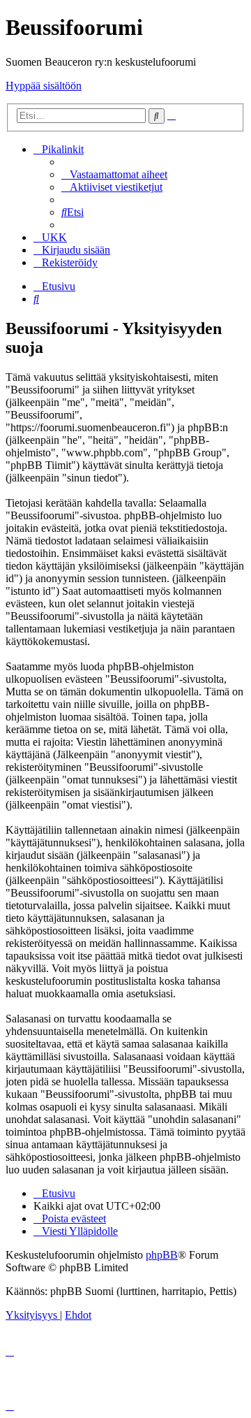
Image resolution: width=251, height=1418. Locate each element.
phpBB (162, 1255)
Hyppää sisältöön (44, 86)
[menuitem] (114, 174)
